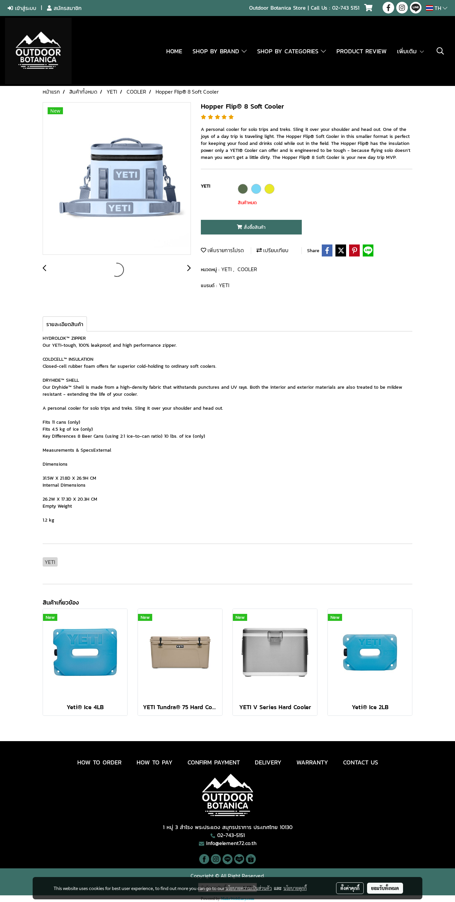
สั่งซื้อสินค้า (253, 227)
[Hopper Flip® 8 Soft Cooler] (117, 179)
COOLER (247, 269)
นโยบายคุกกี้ (295, 888)
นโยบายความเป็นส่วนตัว (249, 888)
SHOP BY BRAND (217, 51)
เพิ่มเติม (408, 51)
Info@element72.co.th (231, 843)
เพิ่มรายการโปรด (225, 250)
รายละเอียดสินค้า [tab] (64, 324)
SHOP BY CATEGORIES (289, 51)
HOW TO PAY (155, 762)
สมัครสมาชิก (67, 8)
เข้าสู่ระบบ (24, 8)
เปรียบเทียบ (275, 250)
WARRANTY (312, 762)
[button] (440, 51)
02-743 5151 (345, 8)
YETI (227, 269)
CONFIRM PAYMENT (214, 762)
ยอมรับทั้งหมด (385, 888)
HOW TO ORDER (99, 762)
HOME (174, 51)
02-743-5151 (231, 835)
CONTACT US (360, 762)
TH (438, 8)
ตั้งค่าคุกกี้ (349, 888)
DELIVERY (268, 762)
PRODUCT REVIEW (361, 51)
